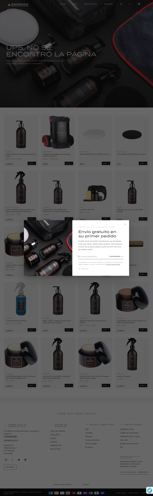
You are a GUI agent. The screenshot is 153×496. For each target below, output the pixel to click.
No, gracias (83, 269)
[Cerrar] (125, 224)
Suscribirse (115, 256)
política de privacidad (113, 264)
